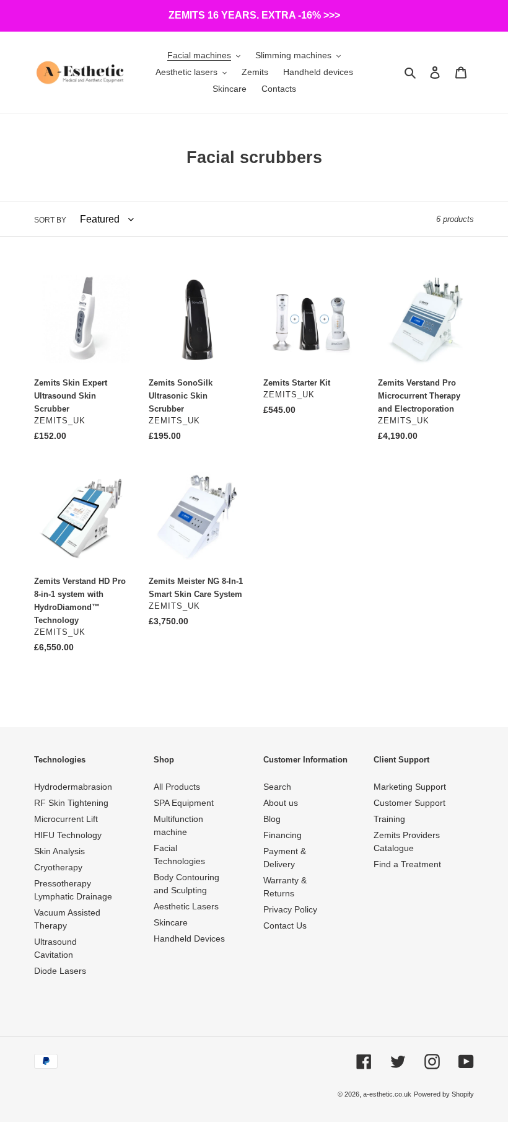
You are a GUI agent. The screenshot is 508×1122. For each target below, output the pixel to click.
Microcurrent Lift (66, 819)
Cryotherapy (58, 867)
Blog (272, 819)
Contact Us (285, 925)
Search (277, 787)
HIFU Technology (68, 835)
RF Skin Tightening (71, 803)
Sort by (50, 220)
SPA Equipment (184, 803)
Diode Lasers (60, 971)
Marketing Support (410, 787)
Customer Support (409, 803)
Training (389, 819)
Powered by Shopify (444, 1094)
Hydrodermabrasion (73, 787)
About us (280, 803)
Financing (282, 835)
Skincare (171, 922)
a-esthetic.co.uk (387, 1094)
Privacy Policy (290, 909)
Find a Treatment (407, 864)
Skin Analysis (59, 851)
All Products (177, 787)
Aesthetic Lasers (186, 906)
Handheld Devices (189, 938)
